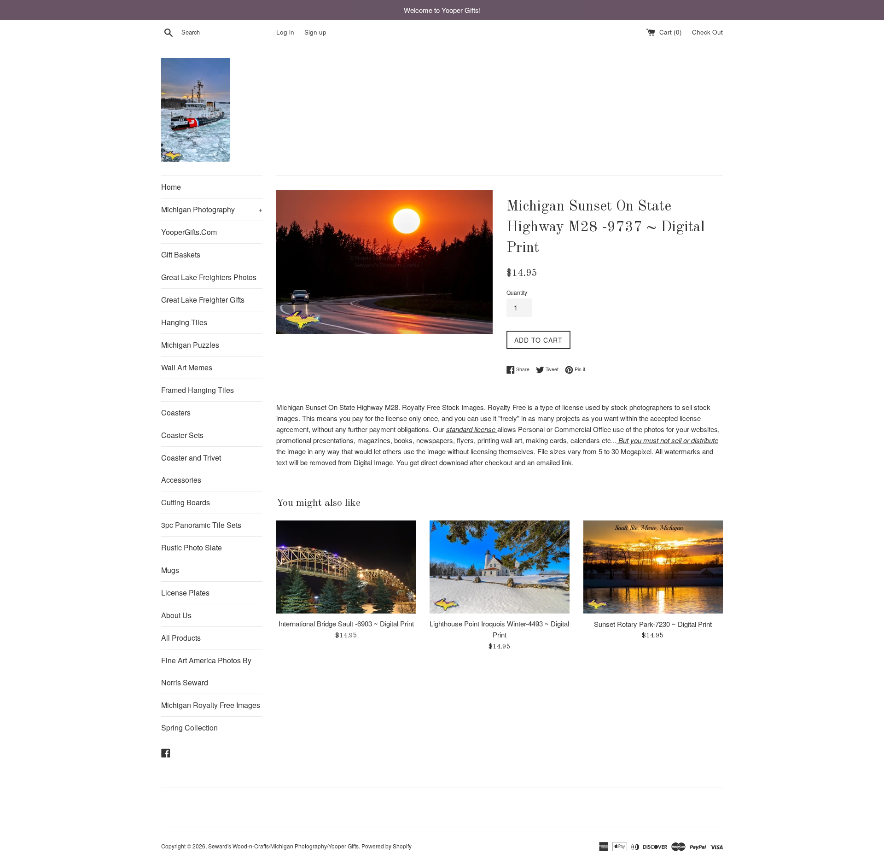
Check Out (707, 32)
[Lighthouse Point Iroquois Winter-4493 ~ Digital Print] (499, 567)
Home (171, 186)
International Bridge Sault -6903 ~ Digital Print (346, 623)
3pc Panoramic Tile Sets (201, 525)
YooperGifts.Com (189, 232)
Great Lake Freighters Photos (208, 277)
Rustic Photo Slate (191, 547)
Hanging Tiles (184, 322)
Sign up (315, 32)
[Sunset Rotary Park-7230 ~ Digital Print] (653, 567)
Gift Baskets (180, 254)
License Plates (185, 592)
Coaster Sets (182, 435)
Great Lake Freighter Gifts (202, 299)
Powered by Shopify (386, 846)
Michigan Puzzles (190, 344)
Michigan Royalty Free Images (210, 705)
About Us (176, 615)
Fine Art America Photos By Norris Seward (206, 671)
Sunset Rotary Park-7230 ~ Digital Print (653, 623)
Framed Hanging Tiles (197, 390)
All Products (181, 637)
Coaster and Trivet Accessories (191, 468)
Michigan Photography (211, 209)
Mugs (170, 570)
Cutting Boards (185, 502)
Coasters (176, 412)
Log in (285, 32)
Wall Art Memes (186, 367)
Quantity (516, 292)
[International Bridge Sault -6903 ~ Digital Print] (346, 567)
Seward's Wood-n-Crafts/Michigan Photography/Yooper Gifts (283, 846)
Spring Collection (189, 727)
